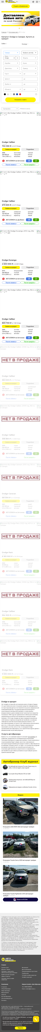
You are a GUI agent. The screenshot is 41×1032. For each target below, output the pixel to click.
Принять (20, 1028)
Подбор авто (25, 973)
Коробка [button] (7, 63)
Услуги (3, 965)
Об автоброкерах (5, 988)
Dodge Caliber (8, 142)
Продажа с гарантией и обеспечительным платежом (9, 972)
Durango (24, 44)
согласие (29, 1021)
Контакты (3, 1000)
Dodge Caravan (9, 494)
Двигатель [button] (8, 68)
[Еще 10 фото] (20, 125)
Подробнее (30, 149)
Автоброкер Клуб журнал (20, 761)
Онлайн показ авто (27, 977)
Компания (4, 984)
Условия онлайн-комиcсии (29, 975)
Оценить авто (5, 967)
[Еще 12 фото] (20, 536)
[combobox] (11, 53)
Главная (3, 32)
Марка (6, 56)
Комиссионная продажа (7, 974)
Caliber (3, 43)
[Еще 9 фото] (20, 302)
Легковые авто (13, 32)
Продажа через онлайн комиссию (7, 979)
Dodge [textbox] (10, 58)
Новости (3, 994)
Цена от (7, 79)
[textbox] (11, 53)
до (24, 79)
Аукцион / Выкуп (5, 969)
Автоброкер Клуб (14, 1007)
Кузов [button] (25, 63)
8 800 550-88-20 (28, 986)
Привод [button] (25, 68)
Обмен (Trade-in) (5, 976)
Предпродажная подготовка (29, 971)
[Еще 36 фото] (20, 653)
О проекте (4, 987)
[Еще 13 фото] (20, 477)
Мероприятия (5, 992)
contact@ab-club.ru (30, 989)
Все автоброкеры (6, 996)
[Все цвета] (36, 94)
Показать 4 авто (20, 100)
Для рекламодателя (6, 998)
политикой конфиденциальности (12, 1025)
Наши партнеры (5, 990)
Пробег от (8, 84)
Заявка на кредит (11, 149)
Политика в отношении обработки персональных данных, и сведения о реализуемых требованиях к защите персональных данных (20, 1011)
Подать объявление (20, 6)
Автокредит (25, 967)
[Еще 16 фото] (20, 359)
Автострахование (26, 969)
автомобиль (31, 736)
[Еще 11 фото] (20, 184)
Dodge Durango (9, 260)
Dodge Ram (7, 552)
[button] (19, 28)
